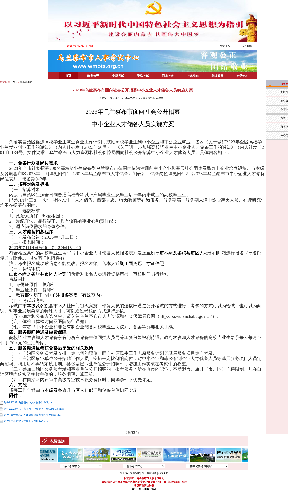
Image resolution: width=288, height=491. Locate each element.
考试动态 (193, 75)
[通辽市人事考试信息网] (193, 461)
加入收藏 (247, 45)
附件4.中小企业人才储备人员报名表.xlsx (26, 421)
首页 (68, 75)
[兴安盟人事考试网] (88, 461)
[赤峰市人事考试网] (246, 461)
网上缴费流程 (149, 473)
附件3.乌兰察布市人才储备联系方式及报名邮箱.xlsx (32, 414)
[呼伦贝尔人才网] (141, 461)
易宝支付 (163, 473)
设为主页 (225, 45)
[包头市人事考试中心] (62, 461)
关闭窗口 (133, 432)
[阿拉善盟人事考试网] (167, 461)
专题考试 (118, 75)
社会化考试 (26, 82)
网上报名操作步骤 (130, 473)
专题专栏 (242, 75)
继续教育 (217, 75)
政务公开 (93, 75)
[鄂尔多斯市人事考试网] (220, 461)
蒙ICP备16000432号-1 (144, 489)
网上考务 (168, 75)
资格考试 (143, 75)
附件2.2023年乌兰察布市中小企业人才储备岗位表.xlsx (34, 408)
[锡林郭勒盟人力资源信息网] (114, 461)
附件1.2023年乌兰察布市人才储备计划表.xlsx (29, 402)
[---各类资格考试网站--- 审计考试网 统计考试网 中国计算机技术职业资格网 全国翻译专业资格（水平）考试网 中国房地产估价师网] (207, 466)
